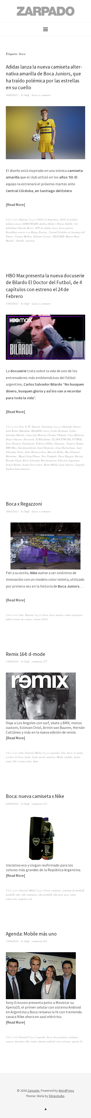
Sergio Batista (13, 464)
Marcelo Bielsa (55, 452)
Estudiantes (28, 443)
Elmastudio (56, 1096)
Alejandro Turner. (71, 426)
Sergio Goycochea (32, 464)
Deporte (23, 219)
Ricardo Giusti (13, 460)
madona (50, 757)
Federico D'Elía (44, 443)
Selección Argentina (68, 460)
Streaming (47, 426)
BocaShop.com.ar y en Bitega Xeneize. (27, 232)
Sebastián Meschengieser (43, 460)
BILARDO (36, 431)
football (10, 894)
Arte (21, 615)
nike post (58, 894)
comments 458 (39, 941)
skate (35, 761)
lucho (28, 757)
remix (73, 894)
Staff (26, 95)
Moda (38, 752)
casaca (9, 1041)
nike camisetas (29, 894)
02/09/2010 (12, 803)
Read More (15, 204)
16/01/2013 (12, 511)
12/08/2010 (12, 941)
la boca (19, 757)
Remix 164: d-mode (25, 654)
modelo (68, 757)
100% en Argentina (47, 219)
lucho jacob (38, 757)
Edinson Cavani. (42, 236)
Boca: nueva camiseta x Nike (35, 796)
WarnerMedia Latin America (59, 464)
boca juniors (66, 228)
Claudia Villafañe (56, 435)
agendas (55, 752)
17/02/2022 (12, 303)
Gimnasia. (59, 443)
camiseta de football (73, 890)
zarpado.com (25, 899)
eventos (10, 757)
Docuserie (29, 439)
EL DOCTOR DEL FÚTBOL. (67, 439)
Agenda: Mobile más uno (31, 934)
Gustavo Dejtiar (74, 443)
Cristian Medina (23, 236)
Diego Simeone (14, 439)
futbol (9, 619)
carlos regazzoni (73, 615)
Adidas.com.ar (13, 223)
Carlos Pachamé (59, 431)
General (29, 752)
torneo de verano (23, 619)
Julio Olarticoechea (35, 452)
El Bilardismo (43, 439)
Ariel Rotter (12, 431)
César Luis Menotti (36, 435)
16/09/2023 (12, 95)
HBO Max (11, 447)
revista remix (25, 761)
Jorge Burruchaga (65, 447)
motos (77, 757)
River (25, 460)
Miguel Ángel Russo (29, 456)
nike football (45, 894)
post (66, 894)
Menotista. (11, 456)
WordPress (66, 1090)
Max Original (72, 452)
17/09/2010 (12, 661)
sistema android (46, 1041)
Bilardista (24, 431)
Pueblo (20, 240)
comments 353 (39, 803)
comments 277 (39, 661)
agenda (41, 1037)
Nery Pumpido (49, 456)
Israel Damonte (45, 447)
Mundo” (10, 240)
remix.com (11, 899)
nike (18, 894)
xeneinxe (30, 240)
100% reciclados (68, 219)
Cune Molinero (76, 435)
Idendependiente (27, 447)
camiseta (56, 890)
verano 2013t (40, 619)
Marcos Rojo (72, 236)
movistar (19, 1041)
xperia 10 (77, 1041)
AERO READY (30, 223)
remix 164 (11, 761)
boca (55, 228)
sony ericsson (63, 1041)
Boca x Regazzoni (24, 504)
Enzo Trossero (13, 443)
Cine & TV (24, 426)
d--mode (78, 752)
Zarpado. (34, 1090)
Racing (79, 456)
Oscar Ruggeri (66, 456)
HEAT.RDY (58, 236)
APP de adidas (43, 228)
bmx (63, 752)
